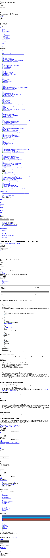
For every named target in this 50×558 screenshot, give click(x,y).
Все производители (3, 215)
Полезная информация (6, 31)
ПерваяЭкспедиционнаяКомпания (10, 390)
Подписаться (12, 491)
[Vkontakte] (2, 515)
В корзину (2, 248)
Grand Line (2, 204)
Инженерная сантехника (6, 113)
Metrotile (1, 210)
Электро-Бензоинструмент (6, 166)
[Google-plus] (2, 519)
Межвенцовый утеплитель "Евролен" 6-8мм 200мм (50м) (9, 443)
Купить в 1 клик (3, 249)
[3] (2, 276)
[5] (4, 276)
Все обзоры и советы (3, 228)
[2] (1, 276)
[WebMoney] (4, 525)
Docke (1, 200)
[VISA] (3, 523)
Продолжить (2, 554)
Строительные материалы (6, 53)
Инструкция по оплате (8, 323)
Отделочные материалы (6, 68)
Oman (1, 212)
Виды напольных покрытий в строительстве (9, 225)
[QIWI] (3, 527)
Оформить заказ (3, 555)
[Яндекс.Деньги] (5, 526)
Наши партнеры (7, 35)
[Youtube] (2, 518)
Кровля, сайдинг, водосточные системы (9, 155)
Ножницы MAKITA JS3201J (7, 196)
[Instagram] (2, 520)
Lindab (1, 207)
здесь (35, 387)
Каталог (3, 30)
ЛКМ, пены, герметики (6, 79)
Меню (3, 43)
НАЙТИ (2, 18)
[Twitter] (2, 517)
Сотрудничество (7, 38)
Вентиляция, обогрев (5, 129)
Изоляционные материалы (6, 64)
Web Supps (15, 537)
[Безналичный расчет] (6, 530)
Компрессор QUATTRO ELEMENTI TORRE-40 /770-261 (9, 426)
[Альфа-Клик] (4, 528)
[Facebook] (2, 516)
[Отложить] (1, 441)
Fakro (1, 202)
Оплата (3, 32)
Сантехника (4, 107)
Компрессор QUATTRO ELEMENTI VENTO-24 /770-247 (9, 434)
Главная (3, 29)
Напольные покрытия (6, 100)
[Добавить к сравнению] (1, 432)
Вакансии (6, 36)
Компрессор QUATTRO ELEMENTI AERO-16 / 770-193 (9, 471)
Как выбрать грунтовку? (6, 486)
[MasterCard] (4, 524)
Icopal (1, 205)
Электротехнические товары (7, 123)
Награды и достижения (8, 34)
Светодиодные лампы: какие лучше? (8, 223)
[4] (3, 276)
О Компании (4, 33)
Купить (2, 271)
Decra (1, 199)
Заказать (2, 15)
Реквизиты (6, 37)
